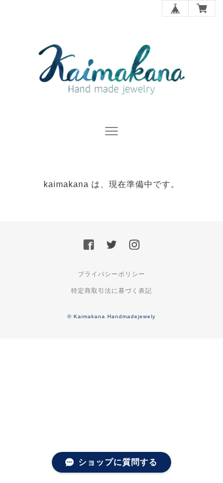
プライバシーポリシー (111, 274)
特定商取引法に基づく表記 (111, 290)
